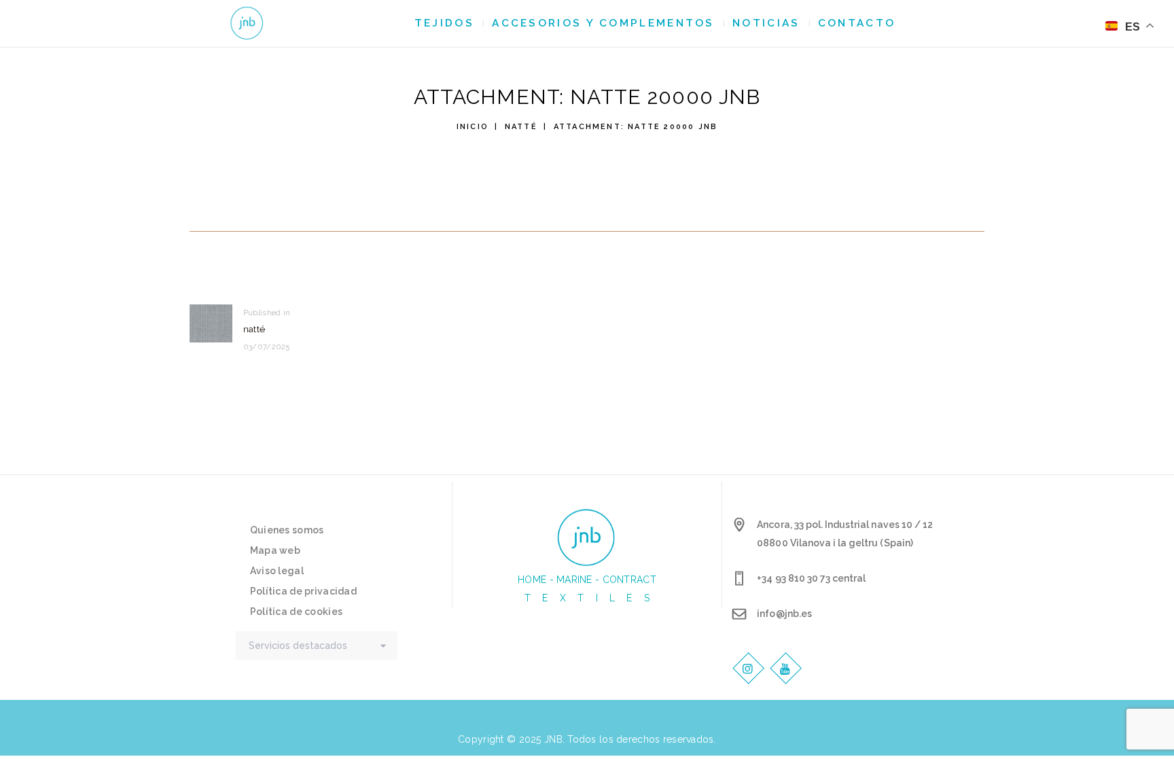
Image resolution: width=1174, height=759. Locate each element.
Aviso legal (277, 570)
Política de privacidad (303, 591)
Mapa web (275, 550)
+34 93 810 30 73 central (811, 578)
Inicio (472, 126)
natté (521, 126)
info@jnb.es (784, 613)
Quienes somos (287, 530)
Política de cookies (296, 611)
